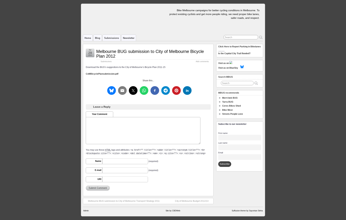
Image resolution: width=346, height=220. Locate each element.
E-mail (98, 170)
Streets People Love (232, 114)
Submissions (111, 38)
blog (97, 38)
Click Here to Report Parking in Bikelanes (239, 46)
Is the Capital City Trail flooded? (234, 53)
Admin (86, 211)
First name (223, 133)
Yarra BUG (227, 102)
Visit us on (223, 63)
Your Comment (99, 114)
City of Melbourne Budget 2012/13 (192, 201)
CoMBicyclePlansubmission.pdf (102, 74)
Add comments (202, 61)
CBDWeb (176, 211)
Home (88, 38)
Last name (222, 143)
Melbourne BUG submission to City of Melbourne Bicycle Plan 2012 (150, 54)
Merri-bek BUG (230, 98)
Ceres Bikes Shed (231, 106)
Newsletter (128, 38)
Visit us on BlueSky (228, 68)
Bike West (227, 110)
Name (98, 161)
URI (99, 179)
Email (220, 153)
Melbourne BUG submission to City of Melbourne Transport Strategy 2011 (124, 201)
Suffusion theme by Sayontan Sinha (247, 211)
